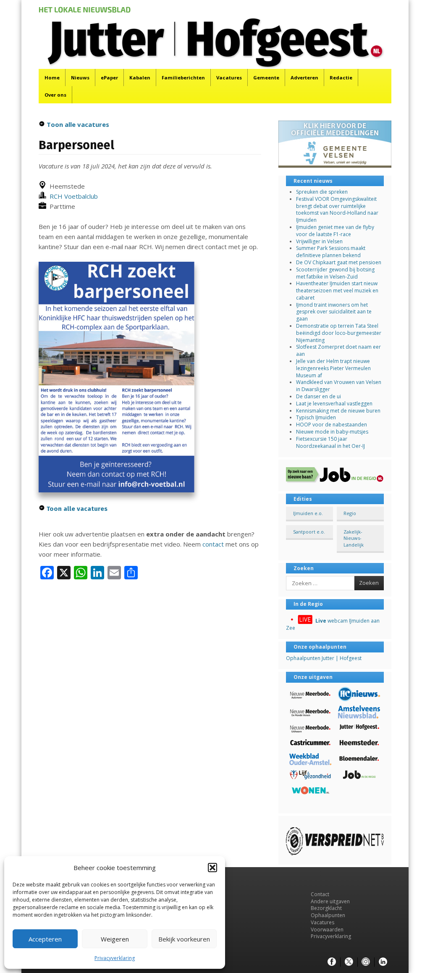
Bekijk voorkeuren (184, 939)
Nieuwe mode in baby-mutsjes (332, 431)
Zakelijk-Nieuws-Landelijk (353, 538)
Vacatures (229, 77)
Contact (320, 894)
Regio (349, 513)
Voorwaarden (327, 929)
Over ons (55, 95)
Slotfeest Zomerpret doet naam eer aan (338, 350)
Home (52, 77)
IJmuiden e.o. (308, 513)
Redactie (341, 77)
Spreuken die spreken (322, 191)
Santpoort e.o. (309, 532)
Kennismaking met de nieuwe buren (338, 410)
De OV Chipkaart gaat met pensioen (338, 262)
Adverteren (304, 77)
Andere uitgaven (330, 901)
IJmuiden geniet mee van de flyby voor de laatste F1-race (335, 231)
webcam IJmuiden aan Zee (333, 624)
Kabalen (139, 77)
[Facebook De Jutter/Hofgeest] (332, 962)
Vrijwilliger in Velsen (319, 241)
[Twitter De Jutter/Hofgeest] (349, 962)
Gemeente (266, 77)
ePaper (109, 77)
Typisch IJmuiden (316, 417)
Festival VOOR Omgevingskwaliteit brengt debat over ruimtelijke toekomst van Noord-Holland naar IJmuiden (337, 209)
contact (213, 544)
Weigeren (115, 939)
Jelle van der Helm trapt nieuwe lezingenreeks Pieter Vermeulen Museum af (333, 368)
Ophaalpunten (328, 915)
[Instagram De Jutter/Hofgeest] (366, 962)
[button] (212, 867)
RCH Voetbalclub (72, 196)
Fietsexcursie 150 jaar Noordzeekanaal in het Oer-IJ (330, 442)
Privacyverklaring (114, 958)
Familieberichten (183, 77)
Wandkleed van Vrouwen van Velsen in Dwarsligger (338, 386)
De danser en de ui (318, 396)
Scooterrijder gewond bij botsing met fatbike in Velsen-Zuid (335, 273)
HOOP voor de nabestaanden (331, 424)
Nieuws (80, 77)
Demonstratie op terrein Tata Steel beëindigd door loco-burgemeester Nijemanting (338, 333)
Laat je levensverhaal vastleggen (334, 403)
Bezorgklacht (326, 908)
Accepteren (45, 939)
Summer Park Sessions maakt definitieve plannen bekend (330, 252)
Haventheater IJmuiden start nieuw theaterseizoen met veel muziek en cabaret (337, 290)
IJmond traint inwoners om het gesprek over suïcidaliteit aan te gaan (334, 312)
